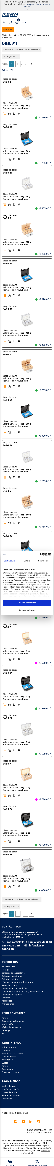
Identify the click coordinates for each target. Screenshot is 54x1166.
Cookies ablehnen (27, 610)
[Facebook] (15, 1122)
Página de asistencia (11, 1027)
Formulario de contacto (13, 1053)
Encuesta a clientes (11, 1072)
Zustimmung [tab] (9, 561)
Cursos (5, 1063)
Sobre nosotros (9, 1047)
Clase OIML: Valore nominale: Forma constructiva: (16, 105)
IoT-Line (6, 970)
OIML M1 (8, 37)
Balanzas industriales (12, 976)
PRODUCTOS (25, 35)
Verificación (7, 1024)
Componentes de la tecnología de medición (22, 991)
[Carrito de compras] (5, 114)
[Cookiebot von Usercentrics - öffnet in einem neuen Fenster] (40, 554)
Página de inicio (9, 35)
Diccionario (7, 1069)
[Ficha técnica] (14, 114)
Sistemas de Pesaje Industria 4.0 (17, 982)
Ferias (5, 1018)
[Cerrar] (28, 9)
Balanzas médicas (10, 979)
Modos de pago (9, 1086)
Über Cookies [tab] (44, 561)
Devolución (7, 1098)
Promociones (8, 1004)
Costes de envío (9, 1092)
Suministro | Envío (10, 1089)
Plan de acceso (9, 1056)
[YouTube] (23, 1122)
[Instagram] (38, 1122)
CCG (50, 1130)
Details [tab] (27, 561)
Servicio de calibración (13, 1021)
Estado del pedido (10, 1095)
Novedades (7, 1060)
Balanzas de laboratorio (13, 973)
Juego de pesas (10, 80)
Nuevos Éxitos (8, 967)
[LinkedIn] (30, 1122)
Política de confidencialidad (38, 1132)
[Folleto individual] (18, 114)
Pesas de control (42, 35)
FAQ (3, 1033)
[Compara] (9, 114)
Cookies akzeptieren (27, 603)
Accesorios (7, 1001)
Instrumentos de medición (14, 988)
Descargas (6, 1030)
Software (6, 998)
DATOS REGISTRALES (36, 1130)
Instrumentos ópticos (12, 994)
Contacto (6, 1050)
